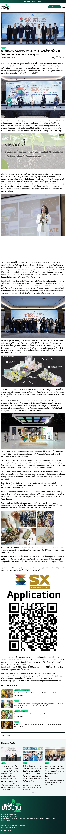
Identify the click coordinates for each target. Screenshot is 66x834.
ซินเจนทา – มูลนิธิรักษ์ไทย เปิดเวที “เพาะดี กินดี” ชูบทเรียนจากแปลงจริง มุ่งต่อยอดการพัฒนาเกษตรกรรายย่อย (54, 771)
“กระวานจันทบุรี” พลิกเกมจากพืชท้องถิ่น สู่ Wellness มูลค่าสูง (30, 714)
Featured (17, 690)
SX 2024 (8, 735)
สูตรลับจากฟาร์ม (25, 690)
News (3, 48)
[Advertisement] (33, 247)
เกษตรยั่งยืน (25, 711)
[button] (30, 792)
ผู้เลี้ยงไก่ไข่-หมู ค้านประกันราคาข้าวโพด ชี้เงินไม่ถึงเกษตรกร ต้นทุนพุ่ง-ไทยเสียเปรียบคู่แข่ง (38, 724)
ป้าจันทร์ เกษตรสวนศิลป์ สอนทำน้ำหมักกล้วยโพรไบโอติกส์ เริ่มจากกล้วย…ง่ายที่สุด (35, 693)
